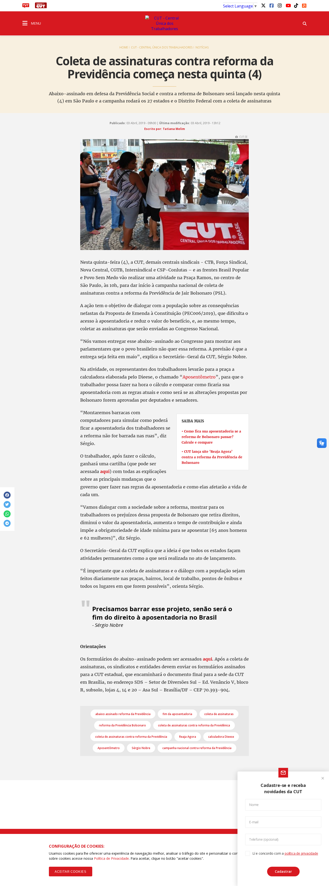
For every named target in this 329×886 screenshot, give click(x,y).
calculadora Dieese (221, 737)
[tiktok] (296, 5)
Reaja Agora (187, 737)
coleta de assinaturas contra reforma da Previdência (131, 737)
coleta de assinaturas (219, 714)
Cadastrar (283, 871)
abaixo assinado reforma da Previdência (123, 714)
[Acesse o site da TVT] (25, 6)
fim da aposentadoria (177, 714)
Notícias (202, 47)
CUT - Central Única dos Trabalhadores (161, 47)
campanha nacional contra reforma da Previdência (196, 748)
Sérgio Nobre (141, 748)
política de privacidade (301, 853)
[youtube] (287, 5)
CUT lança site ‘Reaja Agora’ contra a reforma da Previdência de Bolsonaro (212, 457)
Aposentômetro (199, 377)
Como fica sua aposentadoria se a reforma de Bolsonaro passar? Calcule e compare (211, 437)
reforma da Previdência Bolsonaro (122, 725)
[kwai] (304, 4)
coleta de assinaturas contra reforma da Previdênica (194, 725)
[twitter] (263, 5)
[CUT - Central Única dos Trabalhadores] (164, 23)
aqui (207, 659)
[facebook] (271, 5)
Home (123, 47)
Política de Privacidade (111, 858)
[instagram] (279, 5)
